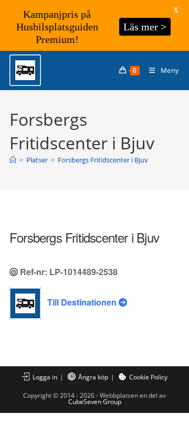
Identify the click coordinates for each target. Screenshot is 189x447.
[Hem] (12, 160)
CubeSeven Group (94, 401)
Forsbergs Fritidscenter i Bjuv (103, 160)
